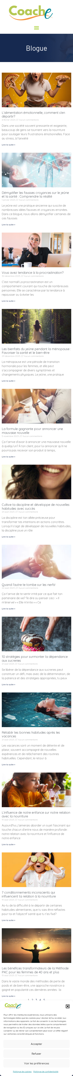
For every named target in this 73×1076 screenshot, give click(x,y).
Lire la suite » (8, 144)
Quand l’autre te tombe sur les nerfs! (28, 585)
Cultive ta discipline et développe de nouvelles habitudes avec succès (35, 507)
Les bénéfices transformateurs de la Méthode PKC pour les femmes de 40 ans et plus (35, 970)
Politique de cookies (22, 1071)
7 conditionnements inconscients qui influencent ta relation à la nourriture (29, 894)
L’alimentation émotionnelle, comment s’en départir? (33, 115)
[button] (67, 1006)
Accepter (36, 1044)
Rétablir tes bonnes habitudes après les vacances (31, 734)
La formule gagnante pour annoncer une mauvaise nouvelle (32, 431)
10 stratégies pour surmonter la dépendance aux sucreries (35, 659)
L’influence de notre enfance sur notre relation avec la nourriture (36, 814)
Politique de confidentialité (45, 1071)
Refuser (36, 1053)
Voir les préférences (36, 1063)
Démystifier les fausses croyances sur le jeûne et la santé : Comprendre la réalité (35, 195)
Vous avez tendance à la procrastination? (33, 273)
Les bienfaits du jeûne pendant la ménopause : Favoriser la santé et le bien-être (36, 351)
